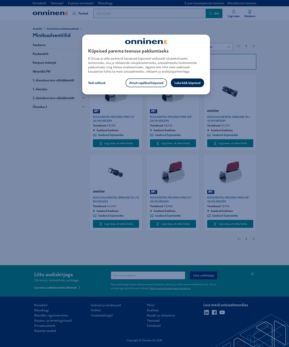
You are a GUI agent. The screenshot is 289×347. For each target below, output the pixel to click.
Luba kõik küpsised (187, 82)
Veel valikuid (96, 82)
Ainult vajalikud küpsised (146, 82)
